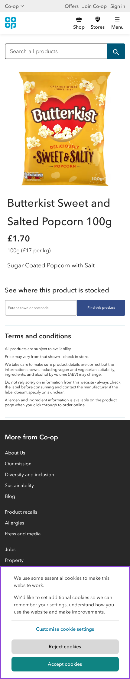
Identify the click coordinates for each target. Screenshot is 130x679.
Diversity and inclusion (29, 474)
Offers (72, 6)
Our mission (18, 464)
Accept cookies (65, 664)
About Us (15, 453)
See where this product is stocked (57, 290)
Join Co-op (94, 6)
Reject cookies (65, 646)
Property (14, 560)
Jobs (10, 549)
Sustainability (19, 485)
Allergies (14, 523)
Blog (10, 496)
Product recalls (21, 512)
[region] (65, 622)
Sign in (117, 6)
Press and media (23, 534)
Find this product (101, 307)
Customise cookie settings (65, 629)
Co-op (12, 6)
